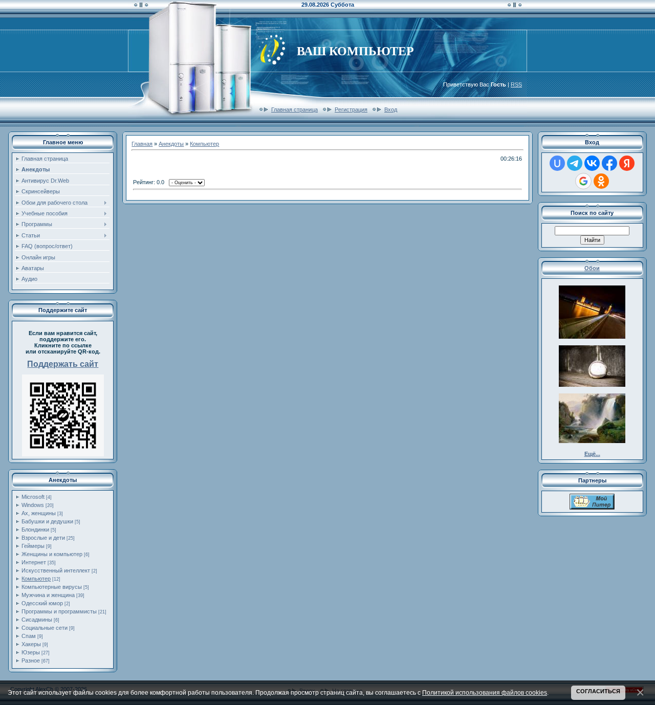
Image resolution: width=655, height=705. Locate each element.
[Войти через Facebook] (609, 163)
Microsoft (33, 497)
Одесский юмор (42, 603)
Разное (30, 660)
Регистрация (351, 109)
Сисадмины (36, 619)
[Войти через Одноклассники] (601, 181)
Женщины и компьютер (51, 554)
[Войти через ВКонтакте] (592, 163)
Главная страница (294, 109)
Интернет (33, 562)
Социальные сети (44, 628)
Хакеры (31, 644)
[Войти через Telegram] (574, 163)
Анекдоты (171, 144)
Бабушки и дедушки (47, 521)
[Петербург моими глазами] (592, 507)
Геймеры (33, 546)
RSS (516, 84)
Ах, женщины (38, 513)
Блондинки (35, 529)
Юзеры (30, 652)
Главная (142, 144)
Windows (32, 505)
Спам (28, 636)
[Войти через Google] (583, 181)
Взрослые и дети (43, 538)
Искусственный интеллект (55, 570)
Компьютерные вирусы (51, 587)
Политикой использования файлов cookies (484, 692)
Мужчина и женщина (48, 595)
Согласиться (598, 691)
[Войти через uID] (557, 163)
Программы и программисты (59, 611)
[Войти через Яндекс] (627, 163)
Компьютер (36, 579)
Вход (390, 109)
